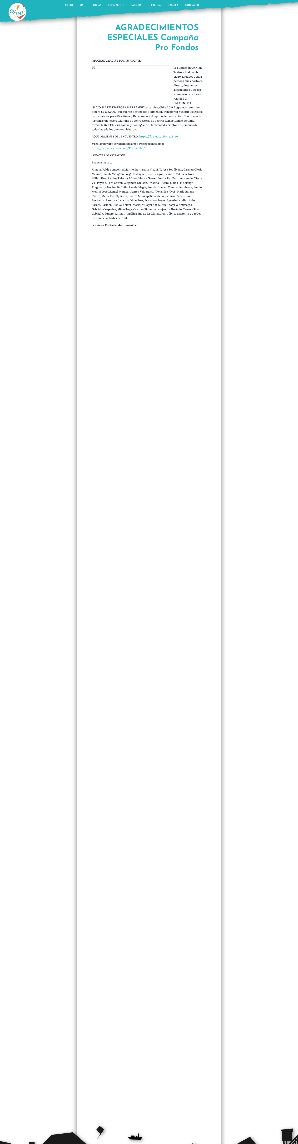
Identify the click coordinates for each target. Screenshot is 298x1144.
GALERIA (173, 5)
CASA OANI (137, 5)
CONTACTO (192, 5)
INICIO (69, 5)
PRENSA (156, 5)
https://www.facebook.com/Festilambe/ (118, 148)
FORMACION (116, 5)
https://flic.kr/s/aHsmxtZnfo (158, 136)
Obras (97, 5)
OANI (83, 5)
